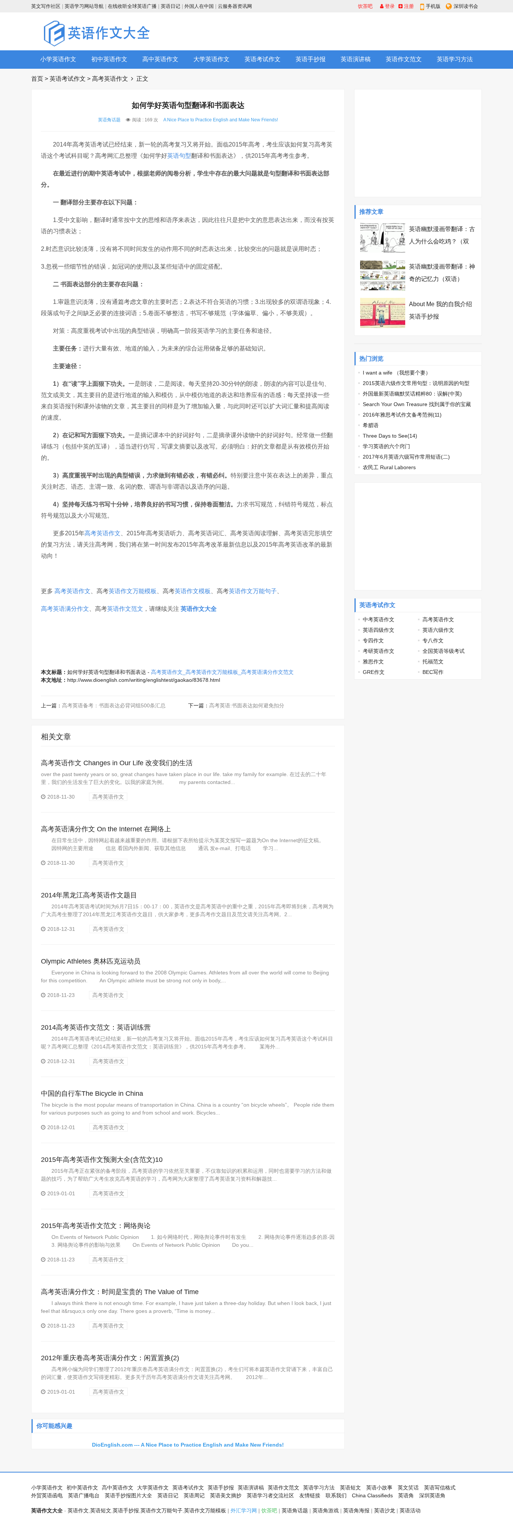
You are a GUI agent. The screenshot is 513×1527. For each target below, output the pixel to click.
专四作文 (373, 640)
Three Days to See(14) (390, 436)
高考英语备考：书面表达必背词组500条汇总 (114, 705)
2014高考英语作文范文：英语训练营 (96, 1027)
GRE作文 (374, 672)
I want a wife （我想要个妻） (397, 373)
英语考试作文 (262, 59)
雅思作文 (373, 662)
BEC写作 (433, 672)
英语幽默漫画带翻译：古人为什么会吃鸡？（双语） (442, 241)
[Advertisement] (345, 31)
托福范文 (433, 662)
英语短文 (350, 1488)
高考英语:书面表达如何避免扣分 (246, 705)
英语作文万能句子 (253, 591)
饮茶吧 (365, 6)
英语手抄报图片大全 (128, 1495)
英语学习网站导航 (84, 6)
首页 (37, 79)
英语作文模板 (193, 591)
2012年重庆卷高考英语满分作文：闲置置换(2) (110, 1358)
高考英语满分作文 (65, 609)
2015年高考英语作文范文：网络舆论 (96, 1225)
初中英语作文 (109, 59)
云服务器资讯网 (235, 6)
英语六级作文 (438, 630)
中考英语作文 (378, 619)
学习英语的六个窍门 (386, 446)
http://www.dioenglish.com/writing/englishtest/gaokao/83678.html (143, 680)
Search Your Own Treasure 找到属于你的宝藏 (417, 404)
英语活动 (410, 1510)
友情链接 (309, 1495)
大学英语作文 (211, 59)
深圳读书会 (466, 6)
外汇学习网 (244, 1510)
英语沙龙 (384, 1510)
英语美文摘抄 (225, 1495)
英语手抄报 (311, 59)
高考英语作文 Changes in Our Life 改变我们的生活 (117, 763)
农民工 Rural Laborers (389, 467)
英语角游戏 (325, 1510)
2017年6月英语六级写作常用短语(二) (406, 457)
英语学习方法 (455, 59)
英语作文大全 (199, 609)
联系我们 (336, 1495)
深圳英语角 (432, 1495)
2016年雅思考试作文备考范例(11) (402, 415)
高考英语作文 (110, 79)
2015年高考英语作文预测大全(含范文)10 (102, 1159)
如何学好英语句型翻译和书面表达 (106, 672)
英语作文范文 (404, 59)
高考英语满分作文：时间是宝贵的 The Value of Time (120, 1292)
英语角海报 (356, 1510)
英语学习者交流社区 (270, 1495)
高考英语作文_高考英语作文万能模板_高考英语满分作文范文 (222, 672)
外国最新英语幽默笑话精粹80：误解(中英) (412, 394)
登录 (389, 6)
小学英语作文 (58, 59)
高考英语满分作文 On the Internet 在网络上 (106, 829)
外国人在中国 (199, 6)
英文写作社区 (45, 6)
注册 (408, 6)
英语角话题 (109, 119)
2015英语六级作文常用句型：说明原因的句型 (416, 383)
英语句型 (179, 156)
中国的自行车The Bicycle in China (92, 1093)
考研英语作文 (378, 651)
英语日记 (170, 6)
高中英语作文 (160, 59)
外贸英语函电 (47, 1495)
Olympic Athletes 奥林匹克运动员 (90, 961)
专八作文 (433, 640)
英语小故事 (379, 1488)
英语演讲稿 (356, 59)
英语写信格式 (440, 1488)
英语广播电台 (84, 1495)
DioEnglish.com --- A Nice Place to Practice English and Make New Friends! (188, 1445)
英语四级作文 (378, 630)
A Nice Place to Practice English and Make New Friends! (220, 119)
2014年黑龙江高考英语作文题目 (89, 895)
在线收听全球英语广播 (132, 6)
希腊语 (371, 425)
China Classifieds (372, 1495)
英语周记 (194, 1495)
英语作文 (78, 1510)
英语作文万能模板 (133, 591)
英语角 (406, 1495)
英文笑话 (408, 1488)
